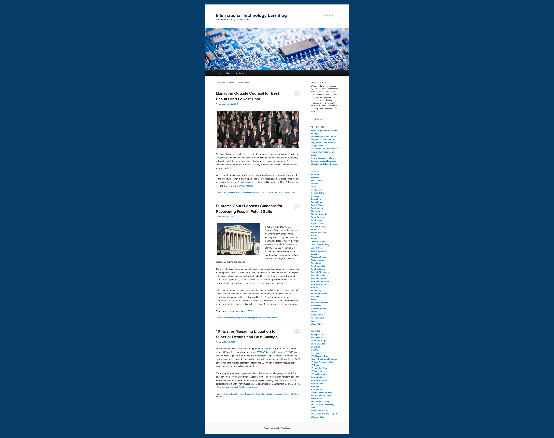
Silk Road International (321, 395)
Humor (314, 238)
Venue (314, 321)
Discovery (315, 211)
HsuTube (315, 352)
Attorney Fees (229, 192)
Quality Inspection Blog (321, 392)
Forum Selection (318, 232)
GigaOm (314, 349)
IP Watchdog (316, 371)
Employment (316, 220)
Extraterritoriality (318, 226)
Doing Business (268, 394)
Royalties (315, 296)
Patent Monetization (320, 281)
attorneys (279, 192)
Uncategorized (317, 317)
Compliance (316, 189)
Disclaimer (239, 73)
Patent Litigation (251, 317)
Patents (262, 317)
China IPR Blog (318, 340)
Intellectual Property (320, 244)
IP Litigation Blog (319, 368)
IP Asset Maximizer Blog (322, 362)
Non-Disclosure (318, 269)
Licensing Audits (318, 250)
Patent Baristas (317, 377)
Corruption (316, 199)
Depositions (316, 202)
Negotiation (316, 263)
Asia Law (317, 88)
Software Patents (318, 308)
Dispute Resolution (244, 192)
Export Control (317, 223)
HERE (249, 311)
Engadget (315, 346)
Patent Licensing (318, 275)
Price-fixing (316, 290)
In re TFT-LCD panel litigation (324, 358)
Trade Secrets (317, 314)
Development (317, 208)
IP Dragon (315, 365)
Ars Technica (317, 337)
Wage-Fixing (316, 324)
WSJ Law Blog (317, 416)
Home (219, 73)
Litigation (240, 317)
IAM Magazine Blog (319, 355)
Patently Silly (317, 383)
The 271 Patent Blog (320, 401)
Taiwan (314, 311)
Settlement (316, 305)
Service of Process (319, 302)
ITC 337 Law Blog (319, 374)
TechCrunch (316, 398)
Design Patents (317, 205)
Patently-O (315, 386)
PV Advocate (316, 389)
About (228, 73)
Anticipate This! (318, 334)
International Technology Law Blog (251, 15)
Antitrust (315, 174)
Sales (313, 299)
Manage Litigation (260, 192)
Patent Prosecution (319, 284)
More (313, 111)
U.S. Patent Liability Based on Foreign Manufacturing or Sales (324, 151)
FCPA (313, 229)
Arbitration (316, 177)
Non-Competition (318, 266)
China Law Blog (318, 343)
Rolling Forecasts (319, 293)
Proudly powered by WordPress (277, 428)
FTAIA (313, 235)
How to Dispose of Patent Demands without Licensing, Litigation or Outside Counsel (324, 160)
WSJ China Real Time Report (324, 413)
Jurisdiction (316, 247)
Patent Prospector (319, 380)
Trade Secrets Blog (319, 410)
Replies (219, 396)
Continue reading (246, 185)
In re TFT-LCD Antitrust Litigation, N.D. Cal (272, 352)
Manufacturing (317, 259)
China (313, 186)
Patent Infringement (320, 272)
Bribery (314, 183)
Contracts (240, 394)
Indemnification (318, 241)
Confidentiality (317, 192)
